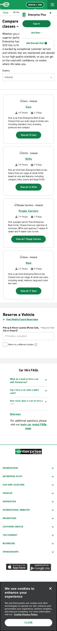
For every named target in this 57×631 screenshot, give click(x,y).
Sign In (36, 23)
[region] (28, 606)
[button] (52, 4)
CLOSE (28, 622)
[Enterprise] (5, 4)
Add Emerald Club (35, 43)
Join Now (35, 32)
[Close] (50, 588)
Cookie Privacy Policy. (26, 614)
